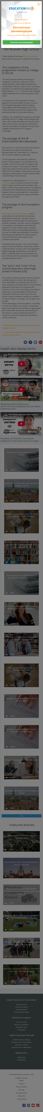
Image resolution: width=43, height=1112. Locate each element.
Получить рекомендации (21, 42)
